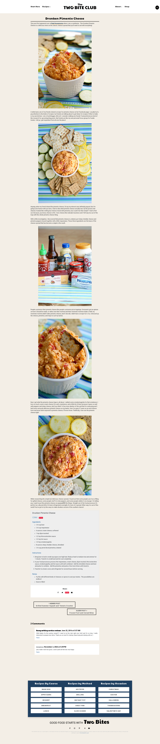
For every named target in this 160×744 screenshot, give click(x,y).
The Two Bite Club (84, 733)
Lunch (46, 711)
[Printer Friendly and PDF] (35, 517)
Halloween (114, 700)
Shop (127, 6)
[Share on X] (62, 592)
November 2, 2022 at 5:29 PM (55, 647)
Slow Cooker (80, 711)
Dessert (46, 700)
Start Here (35, 6)
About (118, 6)
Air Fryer (80, 689)
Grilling (80, 695)
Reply (38, 637)
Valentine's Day (114, 711)
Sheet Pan (80, 705)
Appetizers (46, 695)
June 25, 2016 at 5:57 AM (70, 631)
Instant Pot (80, 700)
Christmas (114, 689)
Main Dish (46, 689)
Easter (114, 695)
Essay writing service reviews (48, 630)
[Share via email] (71, 592)
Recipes (45, 6)
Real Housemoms (57, 23)
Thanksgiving (113, 705)
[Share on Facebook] (58, 592)
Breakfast (46, 705)
